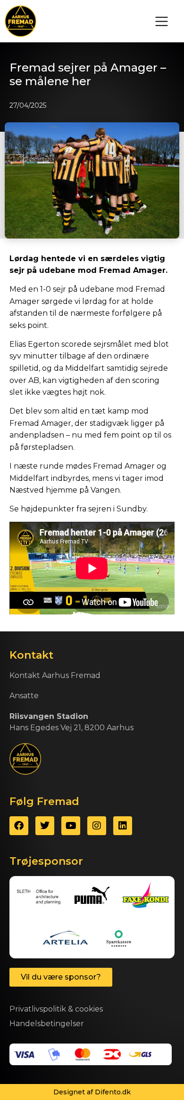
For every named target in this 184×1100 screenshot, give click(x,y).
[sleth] (38, 896)
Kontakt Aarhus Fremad (54, 675)
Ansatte (24, 695)
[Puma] (92, 896)
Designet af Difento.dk (92, 1092)
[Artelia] (65, 938)
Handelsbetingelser (46, 1023)
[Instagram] (96, 825)
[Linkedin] (122, 825)
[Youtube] (70, 825)
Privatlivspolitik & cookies (56, 1008)
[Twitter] (44, 825)
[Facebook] (18, 825)
